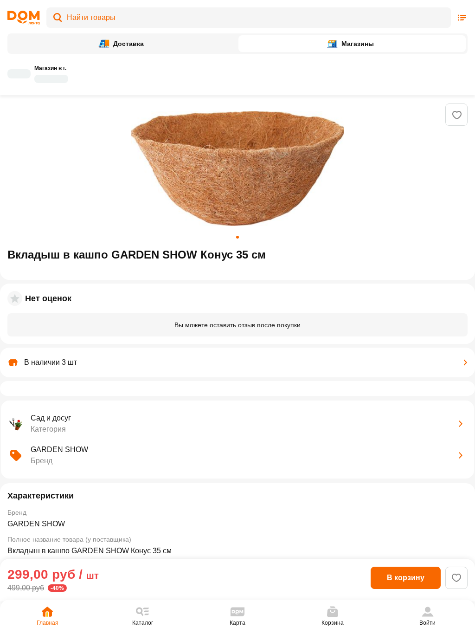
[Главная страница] (23, 18)
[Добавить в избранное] (457, 115)
